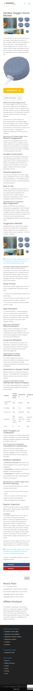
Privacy (6, 668)
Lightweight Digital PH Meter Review (13, 594)
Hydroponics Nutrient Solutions (13, 636)
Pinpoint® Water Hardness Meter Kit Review (15, 589)
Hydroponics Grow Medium (11, 634)
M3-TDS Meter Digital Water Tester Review (15, 591)
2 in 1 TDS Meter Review (10, 586)
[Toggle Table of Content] (18, 98)
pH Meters (7, 644)
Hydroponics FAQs (9, 652)
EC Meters (7, 642)
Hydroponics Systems (10, 639)
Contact (6, 666)
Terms (6, 673)
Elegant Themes (16, 686)
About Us (7, 660)
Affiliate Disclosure (9, 663)
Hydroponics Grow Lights (11, 631)
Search (27, 578)
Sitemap (6, 671)
